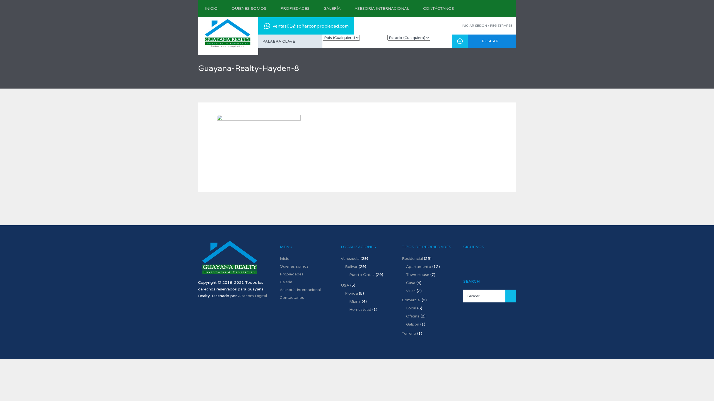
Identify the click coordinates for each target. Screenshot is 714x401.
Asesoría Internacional (381, 8)
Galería (332, 8)
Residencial (412, 258)
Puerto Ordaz (362, 274)
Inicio (211, 8)
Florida (351, 293)
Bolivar (351, 266)
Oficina (412, 316)
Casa (410, 282)
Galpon (412, 324)
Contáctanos (438, 8)
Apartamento (418, 266)
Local (411, 308)
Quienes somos (248, 8)
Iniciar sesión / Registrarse (487, 26)
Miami (355, 301)
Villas (411, 290)
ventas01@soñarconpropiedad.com (311, 26)
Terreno (409, 333)
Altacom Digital (252, 296)
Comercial (411, 300)
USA (345, 285)
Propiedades (295, 8)
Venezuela (350, 258)
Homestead (360, 309)
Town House (417, 274)
